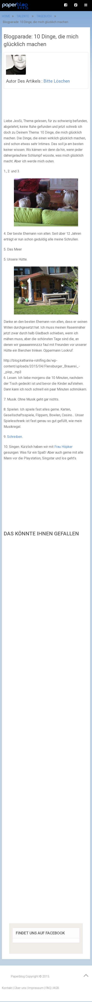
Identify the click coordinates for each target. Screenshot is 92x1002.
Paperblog (18, 976)
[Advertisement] (46, 731)
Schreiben (14, 437)
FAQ (48, 988)
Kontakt (7, 988)
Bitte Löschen (56, 81)
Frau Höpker (63, 447)
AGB (56, 988)
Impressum (36, 988)
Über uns (20, 988)
